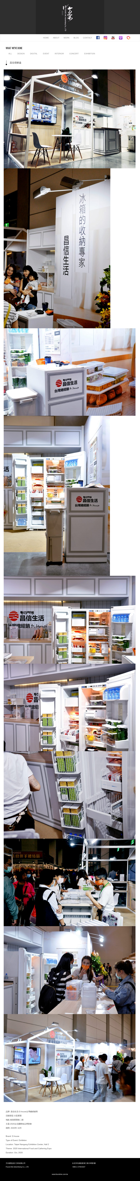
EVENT (46, 54)
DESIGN (21, 54)
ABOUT (56, 38)
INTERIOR (59, 54)
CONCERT (74, 54)
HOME (46, 38)
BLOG (76, 38)
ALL (10, 54)
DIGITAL (33, 54)
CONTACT (87, 38)
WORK (66, 38)
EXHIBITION (89, 54)
